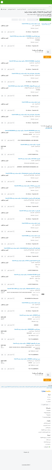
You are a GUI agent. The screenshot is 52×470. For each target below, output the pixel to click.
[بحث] (2, 6)
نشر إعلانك (47, 56)
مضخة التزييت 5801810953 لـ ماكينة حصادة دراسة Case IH (27, 329)
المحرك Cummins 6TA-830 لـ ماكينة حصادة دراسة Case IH (27, 274)
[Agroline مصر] (43, 2)
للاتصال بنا (48, 401)
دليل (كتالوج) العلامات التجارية (44, 432)
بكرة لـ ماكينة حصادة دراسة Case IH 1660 (31, 102)
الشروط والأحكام (47, 423)
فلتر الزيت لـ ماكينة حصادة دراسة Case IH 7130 (29, 210)
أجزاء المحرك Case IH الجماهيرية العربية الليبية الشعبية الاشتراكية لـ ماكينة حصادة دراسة (34, 386)
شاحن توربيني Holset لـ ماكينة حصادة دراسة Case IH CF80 (27, 185)
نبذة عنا (48, 397)
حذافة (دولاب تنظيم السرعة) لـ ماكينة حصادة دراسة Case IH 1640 (26, 114)
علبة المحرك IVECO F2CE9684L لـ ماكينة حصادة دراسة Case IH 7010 (24, 61)
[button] (2, 2)
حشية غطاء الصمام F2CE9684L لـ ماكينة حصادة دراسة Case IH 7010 (25, 36)
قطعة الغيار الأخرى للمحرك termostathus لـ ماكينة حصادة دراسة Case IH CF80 (22, 198)
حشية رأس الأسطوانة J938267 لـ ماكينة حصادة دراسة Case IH (26, 343)
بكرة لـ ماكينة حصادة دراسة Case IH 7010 (31, 23)
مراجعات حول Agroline (45, 429)
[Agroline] (1, 9)
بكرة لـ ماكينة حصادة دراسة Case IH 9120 (31, 223)
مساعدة (48, 399)
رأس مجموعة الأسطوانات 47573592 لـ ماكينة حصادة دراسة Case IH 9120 (24, 86)
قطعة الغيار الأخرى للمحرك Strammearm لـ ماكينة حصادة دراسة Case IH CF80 (23, 173)
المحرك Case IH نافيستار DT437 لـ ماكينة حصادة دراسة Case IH (26, 260)
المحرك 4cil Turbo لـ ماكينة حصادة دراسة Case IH (29, 158)
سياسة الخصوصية (46, 425)
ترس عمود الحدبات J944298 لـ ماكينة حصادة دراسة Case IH (27, 358)
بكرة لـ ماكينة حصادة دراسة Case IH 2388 (31, 235)
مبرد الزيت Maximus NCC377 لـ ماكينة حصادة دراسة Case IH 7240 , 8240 (23, 288)
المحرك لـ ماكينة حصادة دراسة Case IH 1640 (30, 144)
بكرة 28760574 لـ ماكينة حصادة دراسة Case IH (30, 315)
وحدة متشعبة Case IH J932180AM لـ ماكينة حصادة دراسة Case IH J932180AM (22, 130)
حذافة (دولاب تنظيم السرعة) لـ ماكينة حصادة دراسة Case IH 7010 (26, 73)
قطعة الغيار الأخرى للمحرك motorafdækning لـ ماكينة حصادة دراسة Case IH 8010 (22, 248)
